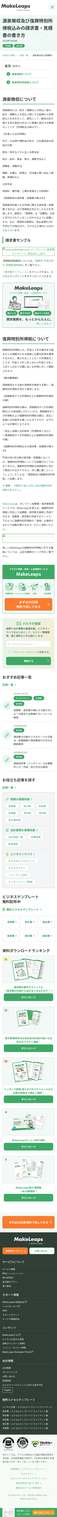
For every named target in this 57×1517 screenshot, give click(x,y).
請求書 (19, 45)
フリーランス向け (18, 875)
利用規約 (15, 1468)
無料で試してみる (43, 1512)
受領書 (12, 813)
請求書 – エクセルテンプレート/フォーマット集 (25, 1411)
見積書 (8, 45)
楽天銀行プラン (9, 1281)
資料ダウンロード (14, 1250)
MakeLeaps (8, 503)
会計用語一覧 (15, 837)
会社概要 (6, 1367)
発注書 (27, 806)
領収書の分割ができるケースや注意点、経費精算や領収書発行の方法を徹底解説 (33, 740)
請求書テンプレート (16, 272)
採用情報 (6, 1380)
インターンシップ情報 (20, 882)
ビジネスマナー (23, 698)
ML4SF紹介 (8, 1277)
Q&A (4, 1310)
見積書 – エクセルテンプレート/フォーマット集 (25, 1427)
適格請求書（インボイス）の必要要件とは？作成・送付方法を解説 (33, 765)
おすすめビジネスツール (21, 861)
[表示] (16, 66)
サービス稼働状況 (10, 1318)
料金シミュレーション (13, 1273)
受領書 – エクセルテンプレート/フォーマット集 (25, 1415)
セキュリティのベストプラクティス (27, 1478)
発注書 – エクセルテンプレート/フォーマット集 (25, 1423)
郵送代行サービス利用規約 (28, 1487)
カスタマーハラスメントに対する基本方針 (22, 1384)
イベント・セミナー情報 (14, 1347)
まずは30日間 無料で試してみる (28, 604)
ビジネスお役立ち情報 (13, 1339)
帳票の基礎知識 (20, 799)
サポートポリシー (10, 1314)
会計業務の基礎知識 (22, 830)
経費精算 (36, 837)
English (7, 1389)
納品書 (42, 806)
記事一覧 (24, 55)
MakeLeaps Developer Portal (16, 1351)
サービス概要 (8, 1269)
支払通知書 (14, 820)
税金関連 (13, 844)
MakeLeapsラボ (10, 1334)
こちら (29, 1461)
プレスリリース (9, 1371)
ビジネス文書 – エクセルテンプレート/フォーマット (27, 1406)
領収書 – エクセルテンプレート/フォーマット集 (25, 1419)
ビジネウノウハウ (21, 854)
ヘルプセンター (9, 1306)
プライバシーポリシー (33, 1468)
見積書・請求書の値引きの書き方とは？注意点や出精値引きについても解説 (33, 713)
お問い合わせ (41, 1250)
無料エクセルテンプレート (22, 909)
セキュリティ (27, 1473)
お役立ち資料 (8, 55)
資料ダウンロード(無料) (13, 1343)
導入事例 (6, 1285)
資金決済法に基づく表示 (27, 1482)
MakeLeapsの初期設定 (13, 1301)
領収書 (19, 730)
